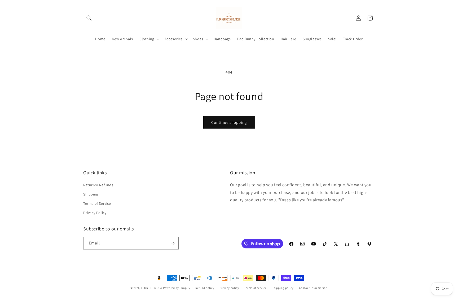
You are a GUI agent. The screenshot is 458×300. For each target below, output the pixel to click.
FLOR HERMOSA (151, 288)
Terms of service (255, 288)
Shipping (90, 194)
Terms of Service (97, 203)
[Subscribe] (172, 243)
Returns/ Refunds (98, 185)
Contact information (313, 288)
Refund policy (204, 288)
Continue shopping (229, 122)
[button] (89, 18)
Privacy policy (229, 288)
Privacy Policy (94, 212)
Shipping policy (283, 288)
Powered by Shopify (176, 288)
